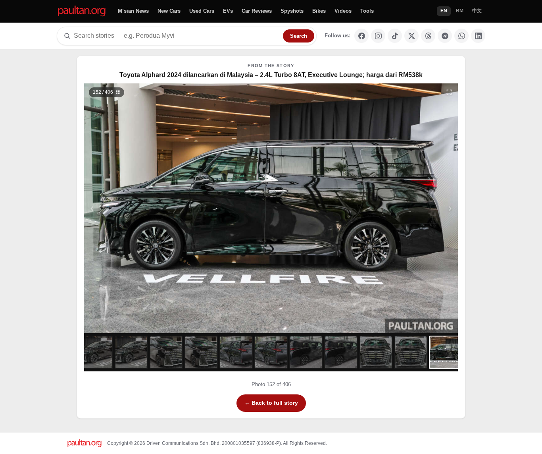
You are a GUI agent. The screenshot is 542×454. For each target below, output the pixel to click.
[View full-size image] (449, 92)
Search (298, 36)
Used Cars (201, 11)
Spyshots (292, 11)
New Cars (169, 11)
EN (443, 11)
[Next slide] (411, 208)
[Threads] (428, 36)
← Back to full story (271, 403)
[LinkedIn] (478, 36)
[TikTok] (395, 36)
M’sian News (133, 11)
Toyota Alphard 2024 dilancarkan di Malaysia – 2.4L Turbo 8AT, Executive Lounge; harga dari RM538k (271, 74)
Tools (367, 11)
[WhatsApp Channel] (461, 36)
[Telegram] (445, 36)
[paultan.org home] (82, 11)
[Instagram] (378, 36)
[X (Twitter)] (411, 36)
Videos (343, 11)
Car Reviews (257, 11)
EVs (228, 11)
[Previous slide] (131, 208)
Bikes (319, 11)
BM (459, 11)
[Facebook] (361, 36)
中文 (477, 11)
